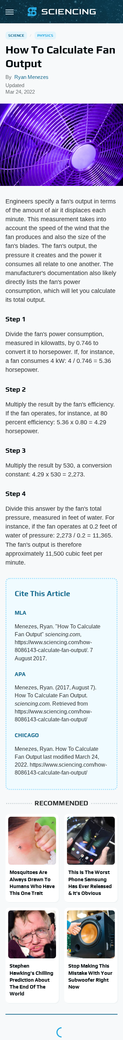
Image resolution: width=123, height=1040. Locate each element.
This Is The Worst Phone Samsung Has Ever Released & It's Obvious (90, 882)
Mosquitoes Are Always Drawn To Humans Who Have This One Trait (32, 882)
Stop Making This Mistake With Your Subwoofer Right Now (90, 976)
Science (16, 35)
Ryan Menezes (31, 77)
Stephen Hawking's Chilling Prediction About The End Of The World (31, 979)
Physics (45, 35)
